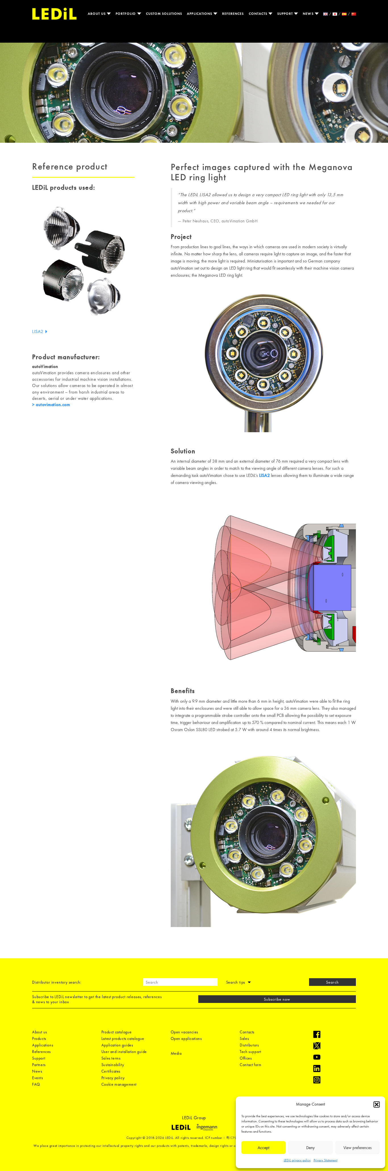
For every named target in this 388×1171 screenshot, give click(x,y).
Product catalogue (116, 1032)
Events (37, 1077)
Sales (244, 1038)
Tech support (250, 1051)
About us (97, 13)
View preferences (357, 1148)
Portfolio (126, 13)
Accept (263, 1148)
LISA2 (38, 331)
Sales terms (111, 1058)
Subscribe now (277, 999)
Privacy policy (112, 1077)
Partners (39, 1064)
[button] (376, 1104)
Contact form (250, 1064)
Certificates (110, 1071)
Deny (310, 1148)
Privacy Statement (325, 1160)
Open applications (186, 1038)
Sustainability (112, 1064)
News (308, 13)
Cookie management (119, 1084)
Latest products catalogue (122, 1038)
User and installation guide (124, 1051)
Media (176, 1053)
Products (39, 1038)
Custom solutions (164, 13)
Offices (246, 1058)
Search (332, 982)
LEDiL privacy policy (297, 1160)
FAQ (36, 1084)
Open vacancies (184, 1032)
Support (285, 13)
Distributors (249, 1045)
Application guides (117, 1045)
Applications (200, 13)
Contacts (258, 13)
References (233, 13)
